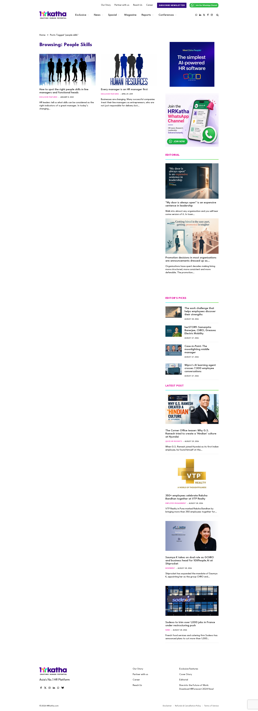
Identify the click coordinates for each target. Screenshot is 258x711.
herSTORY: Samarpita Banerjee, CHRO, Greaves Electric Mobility (200, 330)
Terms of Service (211, 706)
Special (112, 15)
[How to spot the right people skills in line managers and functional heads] (67, 70)
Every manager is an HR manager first (124, 89)
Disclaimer (167, 706)
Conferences (166, 15)
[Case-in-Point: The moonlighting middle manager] (173, 350)
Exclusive (80, 15)
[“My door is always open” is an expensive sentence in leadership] (192, 181)
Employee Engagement (175, 503)
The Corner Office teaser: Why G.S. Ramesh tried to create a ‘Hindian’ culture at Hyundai (190, 433)
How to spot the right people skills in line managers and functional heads (63, 91)
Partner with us (122, 5)
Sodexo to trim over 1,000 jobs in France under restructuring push (190, 624)
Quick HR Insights (173, 441)
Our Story (106, 5)
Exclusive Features (48, 97)
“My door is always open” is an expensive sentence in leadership (190, 204)
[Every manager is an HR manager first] (129, 70)
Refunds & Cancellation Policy (188, 706)
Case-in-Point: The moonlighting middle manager (197, 349)
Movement (170, 568)
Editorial (183, 680)
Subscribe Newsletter (172, 5)
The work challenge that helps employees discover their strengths (200, 311)
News (97, 15)
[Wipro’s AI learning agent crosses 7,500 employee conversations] (173, 369)
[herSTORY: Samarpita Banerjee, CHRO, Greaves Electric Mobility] (173, 331)
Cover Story (185, 674)
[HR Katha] (52, 15)
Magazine (130, 15)
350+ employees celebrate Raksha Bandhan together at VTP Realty (186, 497)
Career (149, 5)
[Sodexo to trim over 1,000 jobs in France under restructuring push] (192, 601)
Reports (146, 15)
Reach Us (137, 5)
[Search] (217, 15)
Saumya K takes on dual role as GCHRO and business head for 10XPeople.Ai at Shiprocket (189, 560)
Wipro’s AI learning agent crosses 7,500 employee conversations (200, 368)
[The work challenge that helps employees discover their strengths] (173, 312)
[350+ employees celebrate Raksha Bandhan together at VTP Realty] (192, 474)
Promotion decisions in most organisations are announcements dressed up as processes (190, 259)
